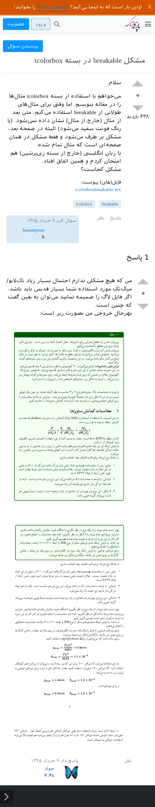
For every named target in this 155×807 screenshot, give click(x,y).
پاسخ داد (70, 760)
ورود (41, 24)
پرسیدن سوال (23, 46)
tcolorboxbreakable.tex (98, 189)
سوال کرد (66, 220)
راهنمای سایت (52, 7)
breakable (110, 204)
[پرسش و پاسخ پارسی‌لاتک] (132, 27)
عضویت (16, 24)
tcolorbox (84, 204)
